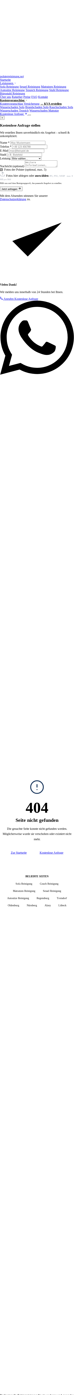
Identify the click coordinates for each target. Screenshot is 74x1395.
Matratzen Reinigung (53, 86)
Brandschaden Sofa (37, 107)
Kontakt (43, 97)
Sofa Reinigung (9, 86)
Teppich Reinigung (36, 90)
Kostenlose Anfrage (12, 114)
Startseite (5, 79)
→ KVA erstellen (51, 103)
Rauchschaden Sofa (61, 107)
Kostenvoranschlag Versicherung (19, 103)
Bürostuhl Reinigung (12, 93)
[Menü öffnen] (29, 115)
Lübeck (62, 905)
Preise (27, 97)
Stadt (3, 154)
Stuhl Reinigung (59, 90)
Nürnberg (32, 905)
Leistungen (7, 83)
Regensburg (43, 898)
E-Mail (4, 150)
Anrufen (8, 298)
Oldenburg (13, 905)
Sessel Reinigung (30, 86)
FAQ (34, 97)
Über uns (5, 97)
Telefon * (5, 146)
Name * (4, 142)
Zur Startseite (19, 852)
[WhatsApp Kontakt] (37, 373)
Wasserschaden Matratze (44, 110)
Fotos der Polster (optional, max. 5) (25, 169)
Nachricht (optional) (12, 166)
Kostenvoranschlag (12, 100)
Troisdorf (62, 898)
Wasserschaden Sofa (12, 107)
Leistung (5, 158)
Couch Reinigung (49, 883)
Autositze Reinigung (12, 90)
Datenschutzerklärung (13, 199)
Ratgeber (17, 97)
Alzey (48, 905)
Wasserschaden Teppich (14, 110)
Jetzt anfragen (10, 189)
